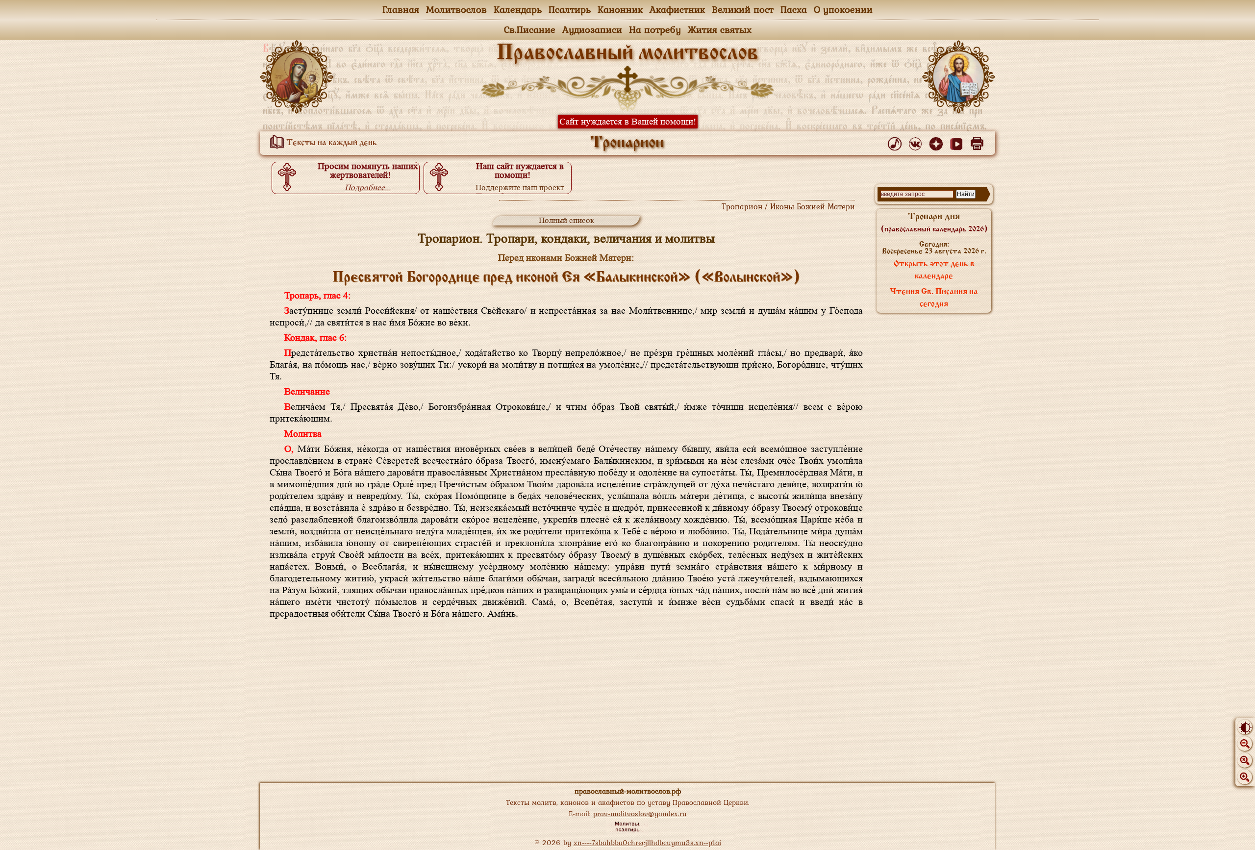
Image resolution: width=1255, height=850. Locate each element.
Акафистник (677, 9)
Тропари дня (934, 222)
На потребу (655, 29)
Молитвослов (456, 9)
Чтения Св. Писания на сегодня (934, 298)
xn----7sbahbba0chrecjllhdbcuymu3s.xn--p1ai (647, 842)
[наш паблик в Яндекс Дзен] (938, 142)
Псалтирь (570, 9)
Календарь (518, 9)
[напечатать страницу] (979, 142)
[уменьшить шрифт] (1244, 743)
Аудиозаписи (592, 29)
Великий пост (743, 9)
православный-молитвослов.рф (628, 791)
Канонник (620, 9)
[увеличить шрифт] (1244, 777)
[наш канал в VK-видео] (958, 142)
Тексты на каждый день (330, 143)
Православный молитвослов (627, 53)
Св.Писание (529, 29)
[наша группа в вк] (917, 142)
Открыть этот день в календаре (934, 270)
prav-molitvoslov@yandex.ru (640, 813)
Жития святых (720, 29)
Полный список (566, 220)
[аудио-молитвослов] (896, 142)
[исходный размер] (1244, 760)
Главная (400, 9)
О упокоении (843, 9)
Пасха (793, 9)
